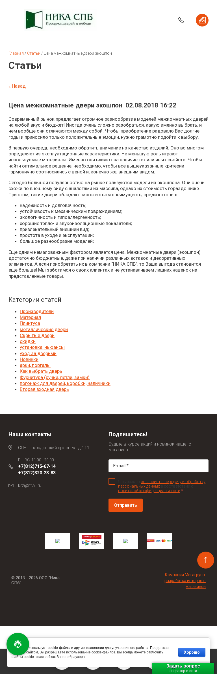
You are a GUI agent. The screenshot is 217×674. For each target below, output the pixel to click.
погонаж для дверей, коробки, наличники (65, 383)
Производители (37, 311)
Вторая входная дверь (44, 389)
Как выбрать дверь (41, 371)
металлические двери (44, 329)
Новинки (29, 359)
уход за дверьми (38, 353)
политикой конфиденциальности (149, 490)
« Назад (17, 86)
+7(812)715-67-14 (37, 466)
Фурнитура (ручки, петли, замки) (55, 377)
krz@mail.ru (29, 485)
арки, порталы (35, 365)
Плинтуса (30, 323)
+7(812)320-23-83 (37, 472)
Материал (30, 317)
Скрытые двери (37, 335)
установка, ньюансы (42, 347)
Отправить (125, 505)
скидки (28, 341)
